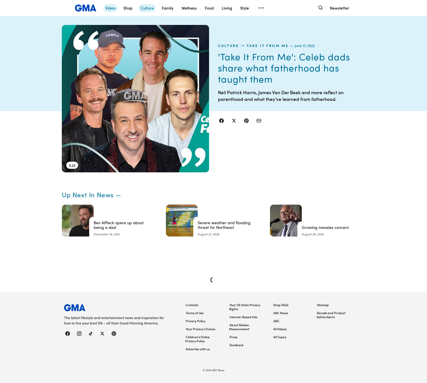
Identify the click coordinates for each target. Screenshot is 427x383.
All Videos (280, 329)
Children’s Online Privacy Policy (197, 339)
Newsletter (339, 8)
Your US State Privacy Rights (244, 307)
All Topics (279, 337)
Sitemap (323, 305)
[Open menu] (261, 8)
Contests (192, 305)
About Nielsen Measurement (239, 327)
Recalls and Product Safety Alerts (331, 315)
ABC (276, 321)
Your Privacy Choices (200, 329)
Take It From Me (267, 45)
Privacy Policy (195, 321)
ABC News (280, 313)
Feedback (237, 345)
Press (233, 337)
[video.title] (135, 98)
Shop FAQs (280, 305)
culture (228, 45)
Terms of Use (195, 313)
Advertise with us (198, 349)
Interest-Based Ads (243, 317)
